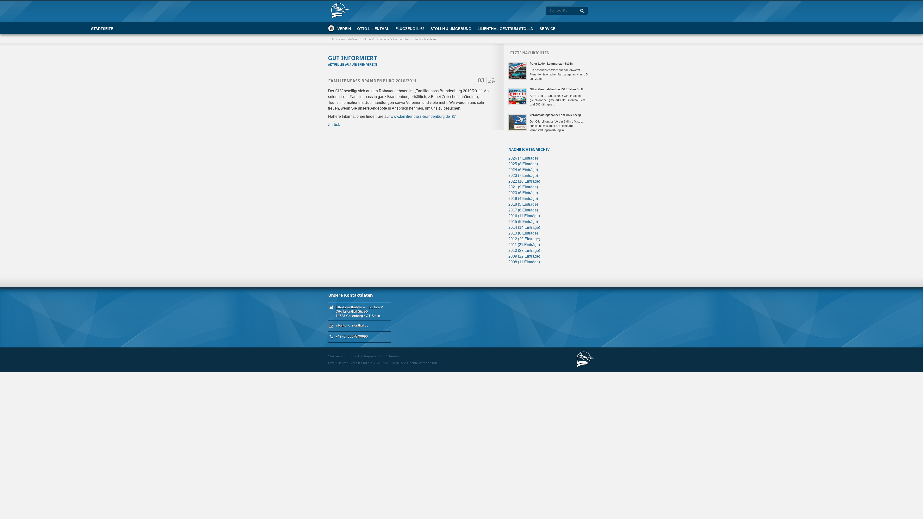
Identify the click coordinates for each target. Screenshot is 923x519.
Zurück (334, 125)
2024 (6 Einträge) (523, 170)
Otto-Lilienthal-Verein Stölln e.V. (353, 39)
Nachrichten (401, 39)
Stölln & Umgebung (450, 29)
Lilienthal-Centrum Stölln (505, 29)
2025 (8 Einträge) (523, 164)
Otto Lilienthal (373, 29)
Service (547, 29)
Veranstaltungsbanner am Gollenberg (555, 115)
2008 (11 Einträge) (524, 262)
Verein (344, 29)
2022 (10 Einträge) (524, 181)
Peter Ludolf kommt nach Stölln (551, 63)
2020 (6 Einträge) (523, 193)
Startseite (331, 28)
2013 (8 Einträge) (523, 233)
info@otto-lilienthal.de (352, 325)
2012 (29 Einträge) (524, 239)
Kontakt (353, 356)
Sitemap (392, 356)
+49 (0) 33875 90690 (352, 336)
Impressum (372, 356)
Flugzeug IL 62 (409, 29)
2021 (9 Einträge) (523, 187)
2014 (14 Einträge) (524, 227)
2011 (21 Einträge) (524, 245)
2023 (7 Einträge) (523, 175)
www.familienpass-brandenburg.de (420, 116)
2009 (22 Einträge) (524, 256)
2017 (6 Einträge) (523, 210)
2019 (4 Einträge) (523, 199)
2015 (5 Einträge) (523, 222)
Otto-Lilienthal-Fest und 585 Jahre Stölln (557, 89)
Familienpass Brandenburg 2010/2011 (372, 80)
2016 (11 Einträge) (524, 216)
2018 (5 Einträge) (523, 204)
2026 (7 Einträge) (523, 158)
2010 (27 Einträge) (524, 250)
